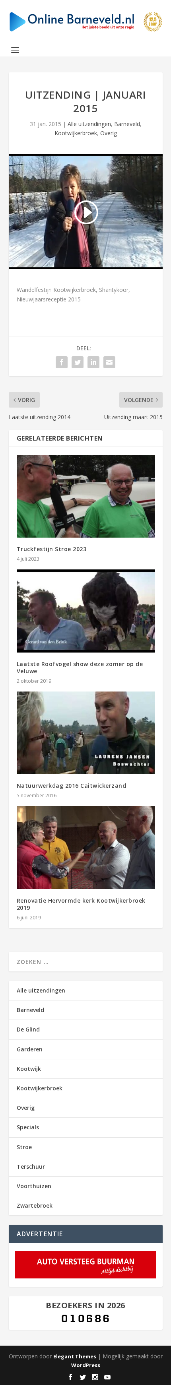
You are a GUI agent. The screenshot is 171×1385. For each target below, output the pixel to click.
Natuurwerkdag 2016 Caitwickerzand (71, 785)
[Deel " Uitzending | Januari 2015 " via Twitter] (78, 362)
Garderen (30, 1049)
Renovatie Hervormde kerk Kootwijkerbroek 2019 (81, 904)
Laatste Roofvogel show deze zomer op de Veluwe (80, 667)
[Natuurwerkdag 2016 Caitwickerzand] (86, 733)
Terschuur (31, 1166)
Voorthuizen (34, 1186)
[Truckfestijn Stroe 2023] (86, 496)
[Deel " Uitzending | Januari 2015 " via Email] (109, 362)
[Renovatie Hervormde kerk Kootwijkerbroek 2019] (86, 847)
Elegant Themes (74, 1356)
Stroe (24, 1147)
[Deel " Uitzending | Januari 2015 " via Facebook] (62, 362)
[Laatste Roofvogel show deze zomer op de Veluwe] (86, 610)
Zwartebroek (34, 1205)
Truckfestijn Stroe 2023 (52, 549)
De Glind (28, 1029)
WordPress (85, 1365)
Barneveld (127, 124)
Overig (108, 133)
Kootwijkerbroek (75, 133)
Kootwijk (29, 1068)
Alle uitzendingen (89, 124)
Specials (28, 1127)
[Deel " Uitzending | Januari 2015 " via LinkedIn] (93, 362)
